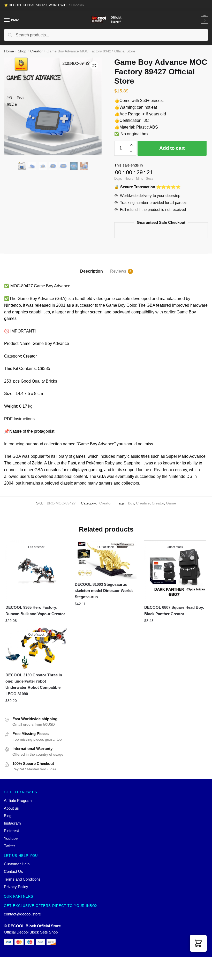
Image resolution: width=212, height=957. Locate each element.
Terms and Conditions (22, 879)
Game (171, 503)
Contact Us (13, 871)
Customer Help (16, 864)
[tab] (91, 267)
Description (91, 271)
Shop (22, 51)
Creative (143, 503)
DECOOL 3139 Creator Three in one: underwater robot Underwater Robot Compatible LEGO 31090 (33, 684)
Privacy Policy (16, 886)
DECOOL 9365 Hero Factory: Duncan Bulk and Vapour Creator (35, 610)
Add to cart (172, 148)
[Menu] (7, 20)
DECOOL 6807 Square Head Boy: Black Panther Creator (174, 610)
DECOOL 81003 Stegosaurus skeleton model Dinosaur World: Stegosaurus (104, 590)
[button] (198, 943)
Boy (131, 503)
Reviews (118, 271)
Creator (36, 51)
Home (9, 51)
